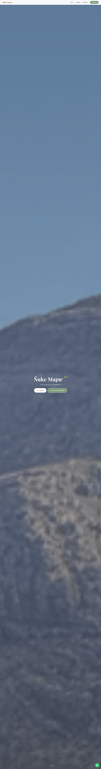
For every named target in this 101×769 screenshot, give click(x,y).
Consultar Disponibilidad (57, 390)
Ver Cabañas (40, 390)
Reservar (94, 2)
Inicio (71, 2)
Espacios (85, 2)
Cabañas (78, 2)
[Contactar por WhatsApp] (97, 765)
